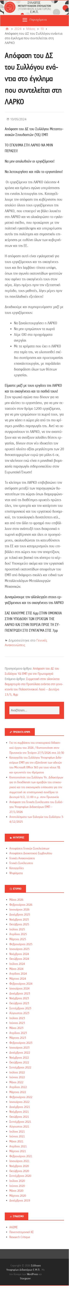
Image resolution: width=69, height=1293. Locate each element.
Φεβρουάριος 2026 (20, 905)
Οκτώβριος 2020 (19, 1171)
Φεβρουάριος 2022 (20, 1097)
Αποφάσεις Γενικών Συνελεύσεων (29, 848)
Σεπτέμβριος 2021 (20, 1122)
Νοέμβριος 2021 (19, 1112)
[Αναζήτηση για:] (34, 710)
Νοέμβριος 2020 (19, 1166)
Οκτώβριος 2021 (19, 1117)
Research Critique (19, 1237)
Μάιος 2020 (16, 1191)
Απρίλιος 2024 (18, 974)
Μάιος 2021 (16, 1141)
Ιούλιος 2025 (17, 929)
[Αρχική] (7, 28)
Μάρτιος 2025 (17, 939)
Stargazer (25, 1278)
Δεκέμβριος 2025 (19, 915)
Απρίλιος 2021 (18, 1146)
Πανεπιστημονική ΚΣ (21, 1232)
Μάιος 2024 (16, 969)
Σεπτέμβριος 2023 (20, 1008)
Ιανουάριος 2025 (19, 949)
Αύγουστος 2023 (19, 1013)
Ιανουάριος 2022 (19, 1102)
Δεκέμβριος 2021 (19, 1107)
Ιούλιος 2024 (17, 964)
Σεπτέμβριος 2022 (20, 1067)
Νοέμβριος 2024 (19, 954)
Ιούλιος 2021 (17, 1132)
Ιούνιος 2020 (17, 1186)
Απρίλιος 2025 (18, 934)
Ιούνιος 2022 (17, 1077)
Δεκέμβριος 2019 (19, 1200)
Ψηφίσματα (16, 873)
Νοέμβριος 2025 (19, 920)
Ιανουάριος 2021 (19, 1161)
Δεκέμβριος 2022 (19, 1053)
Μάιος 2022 (16, 1082)
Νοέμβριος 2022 (19, 1058)
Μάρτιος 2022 (17, 1092)
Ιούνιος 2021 (17, 1136)
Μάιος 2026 (16, 900)
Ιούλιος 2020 (17, 1181)
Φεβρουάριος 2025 (20, 944)
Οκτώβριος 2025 (19, 924)
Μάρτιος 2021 (17, 1151)
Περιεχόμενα (38, 19)
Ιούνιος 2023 (17, 1023)
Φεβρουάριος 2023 (20, 1043)
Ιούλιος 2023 (17, 1018)
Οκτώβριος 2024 (19, 959)
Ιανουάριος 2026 (19, 909)
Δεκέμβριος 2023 (19, 993)
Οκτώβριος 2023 (19, 1003)
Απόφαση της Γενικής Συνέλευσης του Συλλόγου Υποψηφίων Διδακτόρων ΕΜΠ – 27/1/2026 (36, 807)
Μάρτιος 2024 (17, 979)
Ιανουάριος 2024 (19, 988)
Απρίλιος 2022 (18, 1087)
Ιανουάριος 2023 (19, 1048)
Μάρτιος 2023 (17, 1038)
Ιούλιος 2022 (17, 1072)
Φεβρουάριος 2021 (20, 1156)
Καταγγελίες (16, 868)
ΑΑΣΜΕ (13, 1227)
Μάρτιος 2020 (17, 1196)
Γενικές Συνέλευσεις (21, 863)
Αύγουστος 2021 (19, 1127)
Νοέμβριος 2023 (19, 998)
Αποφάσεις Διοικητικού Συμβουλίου (30, 853)
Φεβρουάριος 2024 (20, 984)
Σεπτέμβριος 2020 (20, 1176)
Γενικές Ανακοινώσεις (22, 858)
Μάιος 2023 (16, 1028)
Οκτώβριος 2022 (19, 1062)
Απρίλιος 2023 (18, 1033)
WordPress (32, 1274)
